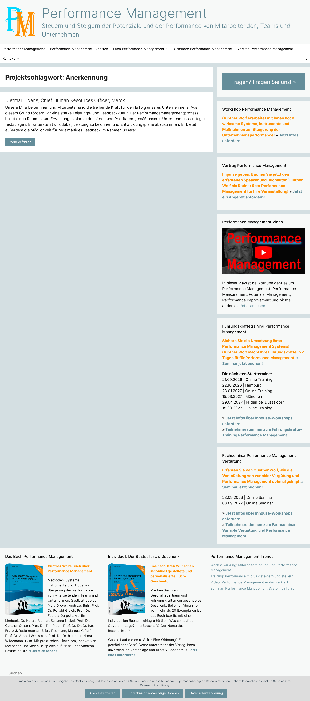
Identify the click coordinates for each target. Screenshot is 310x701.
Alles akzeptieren (102, 693)
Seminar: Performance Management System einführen (253, 588)
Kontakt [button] (9, 58)
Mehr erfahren (20, 142)
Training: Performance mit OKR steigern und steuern (251, 576)
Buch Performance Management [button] (138, 49)
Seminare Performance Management (203, 49)
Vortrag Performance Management (265, 49)
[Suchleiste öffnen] (305, 58)
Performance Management (124, 13)
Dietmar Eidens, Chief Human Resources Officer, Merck (65, 100)
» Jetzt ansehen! (43, 651)
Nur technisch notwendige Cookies (152, 693)
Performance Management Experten (79, 49)
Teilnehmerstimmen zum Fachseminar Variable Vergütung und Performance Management (259, 530)
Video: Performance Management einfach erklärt (249, 582)
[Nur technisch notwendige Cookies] (305, 688)
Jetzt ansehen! (253, 306)
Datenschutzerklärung (206, 693)
